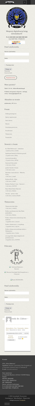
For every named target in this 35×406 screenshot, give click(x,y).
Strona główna (9, 328)
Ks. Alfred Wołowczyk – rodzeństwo (14, 148)
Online (10, 103)
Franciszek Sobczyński (11, 163)
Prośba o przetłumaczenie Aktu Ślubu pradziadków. (14, 212)
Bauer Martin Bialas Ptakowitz (13, 189)
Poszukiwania (8, 130)
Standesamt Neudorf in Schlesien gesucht (15, 153)
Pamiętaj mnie (10, 65)
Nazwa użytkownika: (10, 51)
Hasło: (6, 58)
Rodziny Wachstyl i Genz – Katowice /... (15, 184)
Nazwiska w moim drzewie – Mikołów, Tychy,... (15, 173)
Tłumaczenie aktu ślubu (11, 206)
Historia (7, 124)
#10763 (26, 333)
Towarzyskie (8, 137)
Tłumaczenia (8, 134)
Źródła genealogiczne (10, 113)
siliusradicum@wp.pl (12, 369)
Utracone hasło (8, 73)
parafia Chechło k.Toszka (11, 168)
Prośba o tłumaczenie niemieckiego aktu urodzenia (15, 218)
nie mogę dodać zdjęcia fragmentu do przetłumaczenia (14, 236)
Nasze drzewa (8, 120)
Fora (15, 328)
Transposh (22, 400)
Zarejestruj (7, 71)
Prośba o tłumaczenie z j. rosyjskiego (14, 224)
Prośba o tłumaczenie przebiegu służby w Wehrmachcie (15, 230)
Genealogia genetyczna (11, 127)
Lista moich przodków (11, 158)
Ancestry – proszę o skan (11, 193)
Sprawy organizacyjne (11, 117)
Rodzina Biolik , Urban (11, 179)
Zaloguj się (8, 69)
